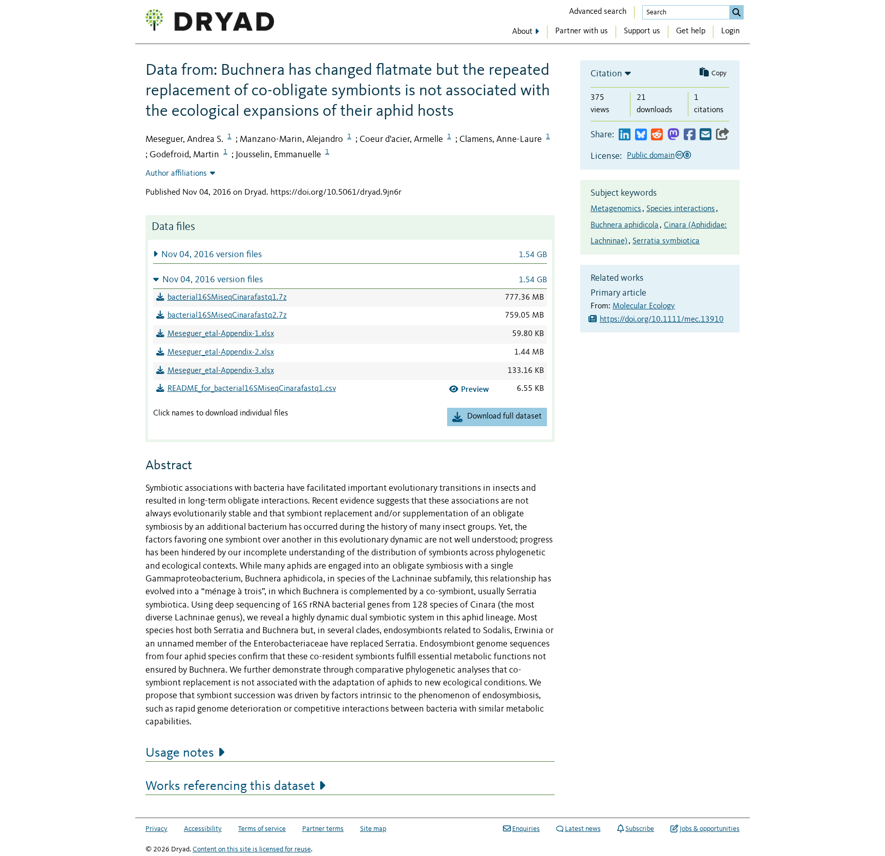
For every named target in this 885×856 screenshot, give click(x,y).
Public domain (651, 156)
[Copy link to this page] (722, 135)
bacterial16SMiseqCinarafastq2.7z (227, 315)
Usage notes (179, 753)
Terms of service (262, 828)
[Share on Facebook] (690, 135)
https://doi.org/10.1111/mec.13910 (662, 320)
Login (730, 31)
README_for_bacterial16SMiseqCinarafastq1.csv (251, 389)
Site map (373, 828)
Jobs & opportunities (710, 828)
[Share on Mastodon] (673, 135)
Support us (642, 31)
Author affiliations (176, 174)
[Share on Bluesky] (641, 135)
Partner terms (323, 828)
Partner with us (581, 31)
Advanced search (597, 12)
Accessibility (203, 828)
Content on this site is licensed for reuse (252, 849)
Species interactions (680, 209)
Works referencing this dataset (230, 786)
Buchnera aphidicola (625, 225)
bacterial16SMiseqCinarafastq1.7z (227, 298)
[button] (350, 254)
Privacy (156, 828)
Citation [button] (606, 73)
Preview (475, 389)
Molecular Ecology (644, 306)
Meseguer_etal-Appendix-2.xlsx (220, 352)
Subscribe (639, 828)
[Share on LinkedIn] (624, 135)
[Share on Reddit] (657, 135)
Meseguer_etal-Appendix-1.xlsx (220, 334)
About (522, 32)
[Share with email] (705, 135)
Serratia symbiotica (666, 241)
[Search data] (736, 12)
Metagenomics (616, 209)
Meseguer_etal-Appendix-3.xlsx (220, 371)
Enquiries (526, 828)
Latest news (583, 828)
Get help (690, 31)
